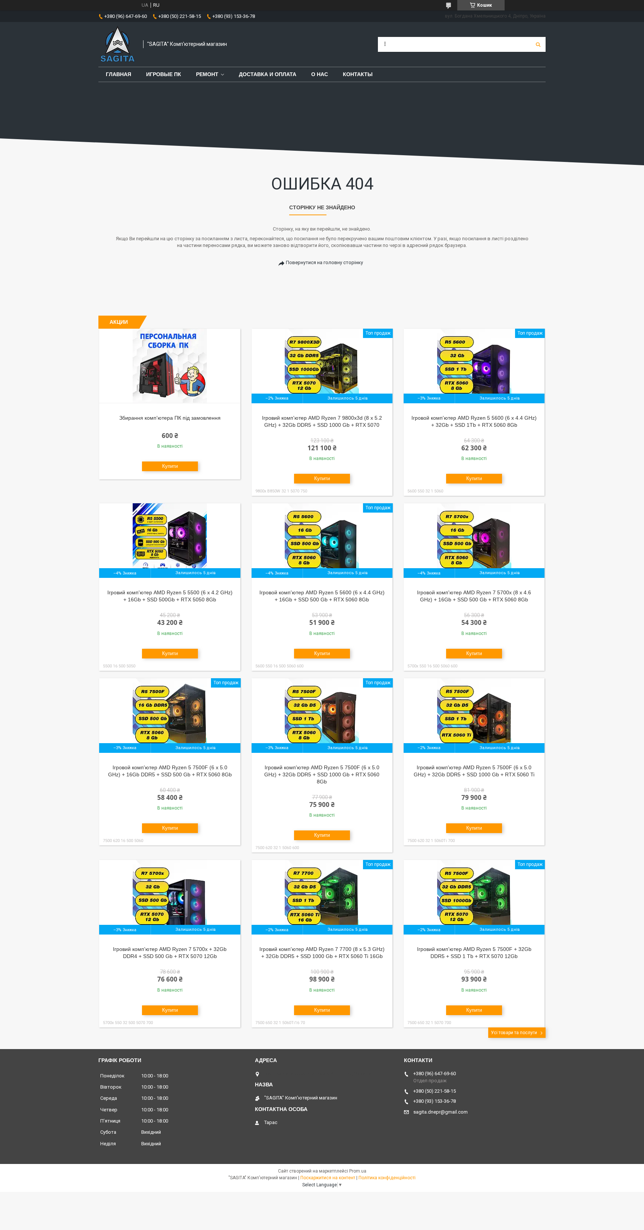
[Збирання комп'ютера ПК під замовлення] (169, 366)
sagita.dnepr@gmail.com (440, 1112)
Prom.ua (357, 1171)
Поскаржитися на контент (327, 1177)
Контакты (358, 74)
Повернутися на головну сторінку (324, 262)
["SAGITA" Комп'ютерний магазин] (117, 44)
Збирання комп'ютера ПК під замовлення (170, 418)
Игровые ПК (163, 74)
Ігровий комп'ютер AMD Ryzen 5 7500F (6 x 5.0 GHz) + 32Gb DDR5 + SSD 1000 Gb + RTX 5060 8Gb (321, 774)
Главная (118, 74)
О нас (319, 74)
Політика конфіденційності (387, 1177)
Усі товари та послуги (514, 1032)
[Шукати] (538, 44)
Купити (170, 466)
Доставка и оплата (267, 74)
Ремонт (207, 74)
